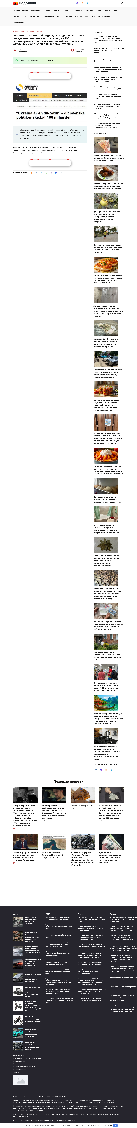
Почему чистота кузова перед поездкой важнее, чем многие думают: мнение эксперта (33, 950)
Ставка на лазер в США (82, 805)
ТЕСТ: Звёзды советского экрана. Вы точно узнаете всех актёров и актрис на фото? (92, 991)
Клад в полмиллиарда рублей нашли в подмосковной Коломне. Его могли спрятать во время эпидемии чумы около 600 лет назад (111, 811)
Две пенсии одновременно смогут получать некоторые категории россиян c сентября (110, 858)
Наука (16, 16)
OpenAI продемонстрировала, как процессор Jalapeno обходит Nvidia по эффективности (108, 70)
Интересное (35, 16)
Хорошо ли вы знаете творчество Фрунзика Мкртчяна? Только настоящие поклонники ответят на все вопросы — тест (58, 981)
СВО (66, 10)
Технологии (19, 23)
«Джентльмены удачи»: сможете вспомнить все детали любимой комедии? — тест (57, 953)
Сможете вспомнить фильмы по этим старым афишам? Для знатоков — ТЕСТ (92, 919)
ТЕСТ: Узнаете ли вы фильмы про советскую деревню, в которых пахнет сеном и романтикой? (90, 955)
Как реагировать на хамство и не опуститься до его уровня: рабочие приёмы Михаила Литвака (108, 248)
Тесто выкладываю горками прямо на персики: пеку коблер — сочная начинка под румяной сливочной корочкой (108, 470)
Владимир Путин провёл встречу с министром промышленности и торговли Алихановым (25, 856)
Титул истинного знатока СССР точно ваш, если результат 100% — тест (58, 971)
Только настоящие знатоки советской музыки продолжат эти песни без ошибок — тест (58, 962)
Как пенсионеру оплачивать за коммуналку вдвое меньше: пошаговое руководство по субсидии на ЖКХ (108, 625)
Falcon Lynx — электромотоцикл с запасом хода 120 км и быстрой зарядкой (33, 1018)
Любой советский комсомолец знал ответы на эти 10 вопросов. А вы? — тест (59, 1000)
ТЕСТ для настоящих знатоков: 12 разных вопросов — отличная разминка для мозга (90, 937)
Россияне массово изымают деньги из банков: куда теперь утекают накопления (109, 158)
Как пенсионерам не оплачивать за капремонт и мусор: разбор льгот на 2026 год (107, 656)
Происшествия (104, 16)
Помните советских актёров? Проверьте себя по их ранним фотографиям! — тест (56, 944)
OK (115, 1125)
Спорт (24, 16)
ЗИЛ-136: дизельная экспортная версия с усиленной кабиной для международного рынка (33, 991)
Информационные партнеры (24, 1067)
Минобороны (76, 10)
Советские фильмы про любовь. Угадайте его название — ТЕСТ (90, 999)
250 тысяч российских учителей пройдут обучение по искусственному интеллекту (107, 125)
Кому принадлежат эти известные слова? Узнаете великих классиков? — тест (91, 946)
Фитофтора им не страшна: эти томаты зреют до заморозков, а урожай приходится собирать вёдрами (107, 217)
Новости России (19, 1069)
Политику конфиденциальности (49, 1102)
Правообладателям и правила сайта (27, 1058)
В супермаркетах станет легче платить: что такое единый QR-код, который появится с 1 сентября (106, 686)
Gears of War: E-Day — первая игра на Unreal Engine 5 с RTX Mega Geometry (109, 50)
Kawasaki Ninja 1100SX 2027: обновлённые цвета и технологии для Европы (33, 1045)
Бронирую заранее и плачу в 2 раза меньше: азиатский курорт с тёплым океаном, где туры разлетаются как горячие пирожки (108, 719)
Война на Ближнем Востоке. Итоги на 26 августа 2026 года (52, 855)
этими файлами (107, 1125)
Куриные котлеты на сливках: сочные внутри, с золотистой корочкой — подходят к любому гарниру (108, 279)
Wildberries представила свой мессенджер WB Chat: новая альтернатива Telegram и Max (106, 116)
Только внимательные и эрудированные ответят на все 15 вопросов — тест (90, 928)
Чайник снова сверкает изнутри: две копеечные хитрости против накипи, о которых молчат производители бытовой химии (107, 753)
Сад (86, 16)
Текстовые (89, 10)
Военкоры (35, 10)
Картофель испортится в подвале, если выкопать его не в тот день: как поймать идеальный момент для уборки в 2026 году (107, 594)
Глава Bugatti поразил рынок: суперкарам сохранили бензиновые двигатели (31, 922)
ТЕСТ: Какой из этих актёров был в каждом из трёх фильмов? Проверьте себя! (91, 971)
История (78, 16)
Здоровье (67, 16)
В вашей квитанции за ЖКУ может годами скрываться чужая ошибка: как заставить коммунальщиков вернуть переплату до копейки (108, 438)
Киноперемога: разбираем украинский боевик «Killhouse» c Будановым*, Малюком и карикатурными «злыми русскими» (54, 811)
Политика (57, 10)
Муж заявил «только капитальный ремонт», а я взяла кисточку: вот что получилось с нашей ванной (107, 529)
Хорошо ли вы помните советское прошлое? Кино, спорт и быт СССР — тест (59, 926)
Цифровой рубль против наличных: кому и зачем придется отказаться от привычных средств (106, 343)
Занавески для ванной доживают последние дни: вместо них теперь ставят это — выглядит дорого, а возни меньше (108, 311)
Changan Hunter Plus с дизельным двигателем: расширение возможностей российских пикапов (33, 964)
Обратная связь (19, 1056)
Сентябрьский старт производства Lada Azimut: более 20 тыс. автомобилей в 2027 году (108, 79)
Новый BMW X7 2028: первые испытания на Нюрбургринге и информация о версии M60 (33, 977)
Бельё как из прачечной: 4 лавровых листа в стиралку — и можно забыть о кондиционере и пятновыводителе (108, 561)
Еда (58, 16)
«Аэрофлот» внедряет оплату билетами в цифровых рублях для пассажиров (107, 97)
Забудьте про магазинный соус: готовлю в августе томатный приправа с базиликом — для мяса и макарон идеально (106, 405)
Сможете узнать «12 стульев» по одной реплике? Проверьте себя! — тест (59, 935)
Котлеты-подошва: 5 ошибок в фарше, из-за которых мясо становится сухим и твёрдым (108, 186)
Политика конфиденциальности (25, 1064)
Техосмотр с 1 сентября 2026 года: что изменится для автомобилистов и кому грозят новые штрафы (108, 373)
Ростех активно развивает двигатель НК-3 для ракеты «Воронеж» (105, 60)
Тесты (107, 10)
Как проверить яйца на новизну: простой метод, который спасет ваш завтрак (108, 499)
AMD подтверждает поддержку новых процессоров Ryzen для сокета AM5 (107, 106)
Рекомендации (19, 1061)
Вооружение (48, 16)
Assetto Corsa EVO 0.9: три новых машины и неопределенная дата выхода (32, 1032)
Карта (47, 10)
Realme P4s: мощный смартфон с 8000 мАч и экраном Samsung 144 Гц (108, 88)
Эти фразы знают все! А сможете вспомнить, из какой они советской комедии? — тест (58, 991)
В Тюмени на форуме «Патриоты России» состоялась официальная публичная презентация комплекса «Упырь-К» (83, 859)
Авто (115, 10)
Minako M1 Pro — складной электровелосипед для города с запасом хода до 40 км (33, 1006)
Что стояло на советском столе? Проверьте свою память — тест (57, 918)
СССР (99, 10)
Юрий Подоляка (21, 10)
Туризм (16, 1072)
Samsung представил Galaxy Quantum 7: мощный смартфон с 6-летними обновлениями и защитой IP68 (108, 39)
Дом (93, 16)
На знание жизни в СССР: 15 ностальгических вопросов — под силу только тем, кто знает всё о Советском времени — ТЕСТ (91, 981)
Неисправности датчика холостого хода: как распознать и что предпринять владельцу (32, 936)
